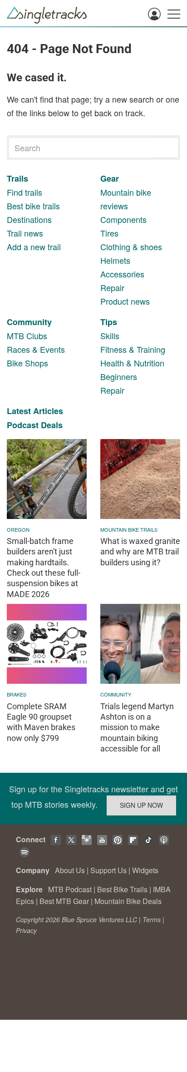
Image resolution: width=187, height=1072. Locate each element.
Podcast (23, 425)
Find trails (24, 192)
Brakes (16, 694)
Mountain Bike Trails (128, 529)
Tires (109, 233)
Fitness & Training (132, 349)
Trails (17, 178)
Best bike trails (33, 206)
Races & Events (36, 349)
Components (123, 219)
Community (29, 322)
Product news (125, 301)
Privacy (26, 930)
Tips (108, 322)
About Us (70, 870)
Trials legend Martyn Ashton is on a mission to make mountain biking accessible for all (137, 727)
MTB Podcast (70, 889)
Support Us (108, 870)
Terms (152, 919)
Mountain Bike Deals (128, 901)
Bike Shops (27, 363)
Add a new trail (34, 246)
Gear (109, 178)
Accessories (122, 274)
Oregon (18, 529)
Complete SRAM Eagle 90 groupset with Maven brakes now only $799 (41, 722)
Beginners (118, 376)
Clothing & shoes (131, 246)
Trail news (25, 233)
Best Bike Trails (122, 889)
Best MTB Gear (64, 901)
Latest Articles (35, 411)
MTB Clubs (27, 335)
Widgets (145, 870)
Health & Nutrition (132, 363)
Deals (52, 425)
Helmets (115, 260)
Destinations (29, 219)
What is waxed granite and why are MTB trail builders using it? (140, 551)
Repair (112, 287)
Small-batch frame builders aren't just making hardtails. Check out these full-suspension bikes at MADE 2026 (43, 567)
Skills (109, 335)
